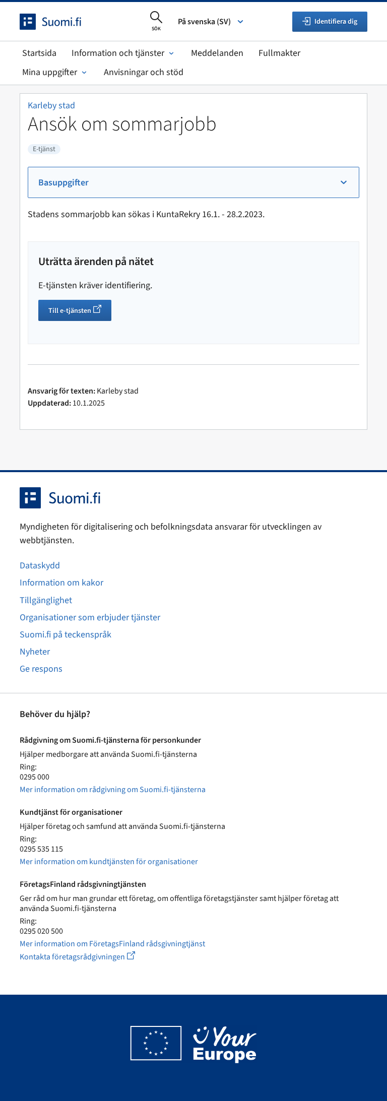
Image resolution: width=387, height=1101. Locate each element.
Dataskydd (40, 565)
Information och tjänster (118, 53)
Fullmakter (279, 53)
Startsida (39, 53)
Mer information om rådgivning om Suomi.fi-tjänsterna (113, 790)
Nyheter (35, 651)
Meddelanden (217, 53)
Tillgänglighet (46, 600)
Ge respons (41, 669)
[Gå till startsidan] (59, 22)
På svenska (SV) (204, 21)
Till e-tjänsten (79, 312)
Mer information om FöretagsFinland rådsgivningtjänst (112, 944)
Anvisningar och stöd (143, 72)
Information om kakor (61, 582)
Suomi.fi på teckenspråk (65, 634)
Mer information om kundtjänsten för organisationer (109, 862)
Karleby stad (51, 105)
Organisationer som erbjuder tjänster (90, 617)
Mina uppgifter (49, 72)
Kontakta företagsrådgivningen (85, 956)
